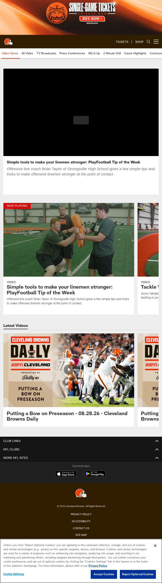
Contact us (81, 527)
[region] (81, 561)
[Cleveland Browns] (81, 493)
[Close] (155, 545)
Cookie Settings (13, 574)
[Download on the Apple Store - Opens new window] (66, 474)
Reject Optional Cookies (138, 574)
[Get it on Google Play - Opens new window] (95, 476)
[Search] (148, 42)
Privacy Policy (81, 513)
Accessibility (81, 520)
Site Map (81, 534)
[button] (81, 120)
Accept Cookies (104, 574)
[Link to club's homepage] (8, 40)
